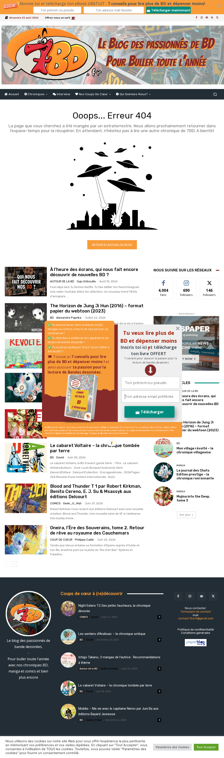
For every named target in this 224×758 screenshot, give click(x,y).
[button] (150, 360)
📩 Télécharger (149, 411)
